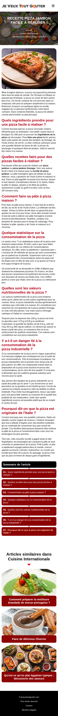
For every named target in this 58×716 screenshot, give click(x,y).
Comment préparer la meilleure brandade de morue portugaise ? (29, 601)
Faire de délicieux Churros (29, 639)
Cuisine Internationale (29, 33)
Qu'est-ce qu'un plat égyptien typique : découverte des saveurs (29, 677)
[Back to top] (50, 708)
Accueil (29, 30)
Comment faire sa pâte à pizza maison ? (24, 492)
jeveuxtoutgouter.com (30, 697)
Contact (29, 706)
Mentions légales (29, 710)
